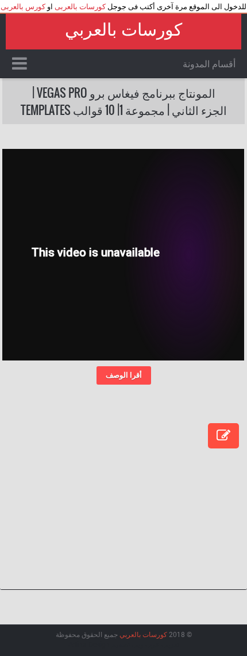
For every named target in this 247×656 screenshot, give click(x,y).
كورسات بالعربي (123, 29)
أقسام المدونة (209, 63)
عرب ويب (146, 644)
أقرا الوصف (124, 375)
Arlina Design (89, 644)
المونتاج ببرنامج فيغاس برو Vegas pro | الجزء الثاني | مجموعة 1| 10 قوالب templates (124, 101)
